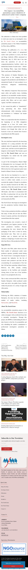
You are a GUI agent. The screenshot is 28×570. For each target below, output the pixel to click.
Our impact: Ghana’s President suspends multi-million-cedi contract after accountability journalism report (12, 403)
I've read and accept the (9, 451)
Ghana (17, 17)
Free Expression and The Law (9, 373)
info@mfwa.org (4, 535)
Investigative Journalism (14, 8)
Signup (13, 566)
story (22, 50)
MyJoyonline (4, 302)
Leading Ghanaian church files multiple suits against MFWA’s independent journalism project (13, 378)
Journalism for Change (7, 400)
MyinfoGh (14, 302)
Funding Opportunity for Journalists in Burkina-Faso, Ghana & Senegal (12, 426)
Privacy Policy (14, 451)
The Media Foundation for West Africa (13, 558)
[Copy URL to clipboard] (25, 568)
